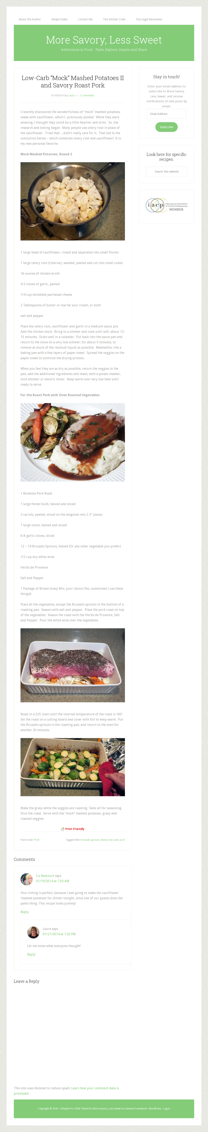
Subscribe (166, 127)
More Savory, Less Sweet (104, 39)
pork (122, 839)
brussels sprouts (90, 839)
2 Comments (87, 95)
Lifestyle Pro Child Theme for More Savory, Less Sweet (90, 1108)
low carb (113, 839)
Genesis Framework (136, 1108)
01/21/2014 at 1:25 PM (59, 934)
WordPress (155, 1108)
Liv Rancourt (45, 876)
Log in (166, 1108)
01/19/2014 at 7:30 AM (52, 881)
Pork (36, 839)
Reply (25, 912)
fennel (104, 839)
